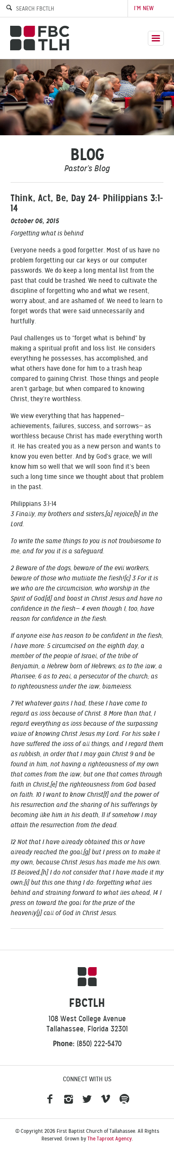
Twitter (87, 1099)
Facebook (50, 1099)
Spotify (124, 1099)
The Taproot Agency (109, 1138)
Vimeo (105, 1099)
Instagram (68, 1099)
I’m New (144, 8)
